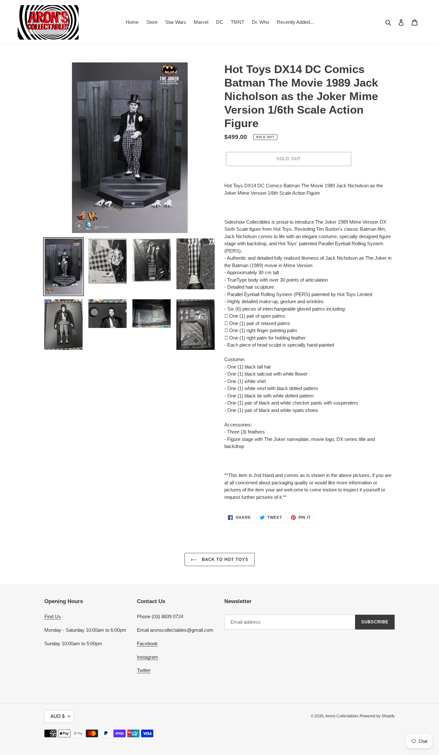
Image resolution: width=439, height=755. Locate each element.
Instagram (147, 657)
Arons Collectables (341, 716)
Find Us (52, 616)
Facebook (147, 643)
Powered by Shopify (377, 716)
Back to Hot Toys (224, 559)
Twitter (144, 670)
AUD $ (57, 716)
